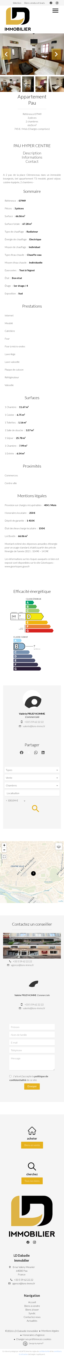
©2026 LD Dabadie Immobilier (21, 1330)
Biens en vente (32, 1145)
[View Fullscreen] (4, 856)
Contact (32, 161)
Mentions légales (50, 1330)
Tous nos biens (32, 1180)
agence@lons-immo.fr (22, 965)
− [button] (4, 850)
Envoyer (32, 1086)
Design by (36, 1343)
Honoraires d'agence (34, 1334)
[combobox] (32, 770)
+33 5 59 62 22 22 (34, 721)
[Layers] (58, 846)
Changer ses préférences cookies (33, 1339)
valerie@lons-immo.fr (34, 726)
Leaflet (60, 901)
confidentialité (44, 1351)
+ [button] (4, 845)
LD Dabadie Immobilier (22, 1258)
